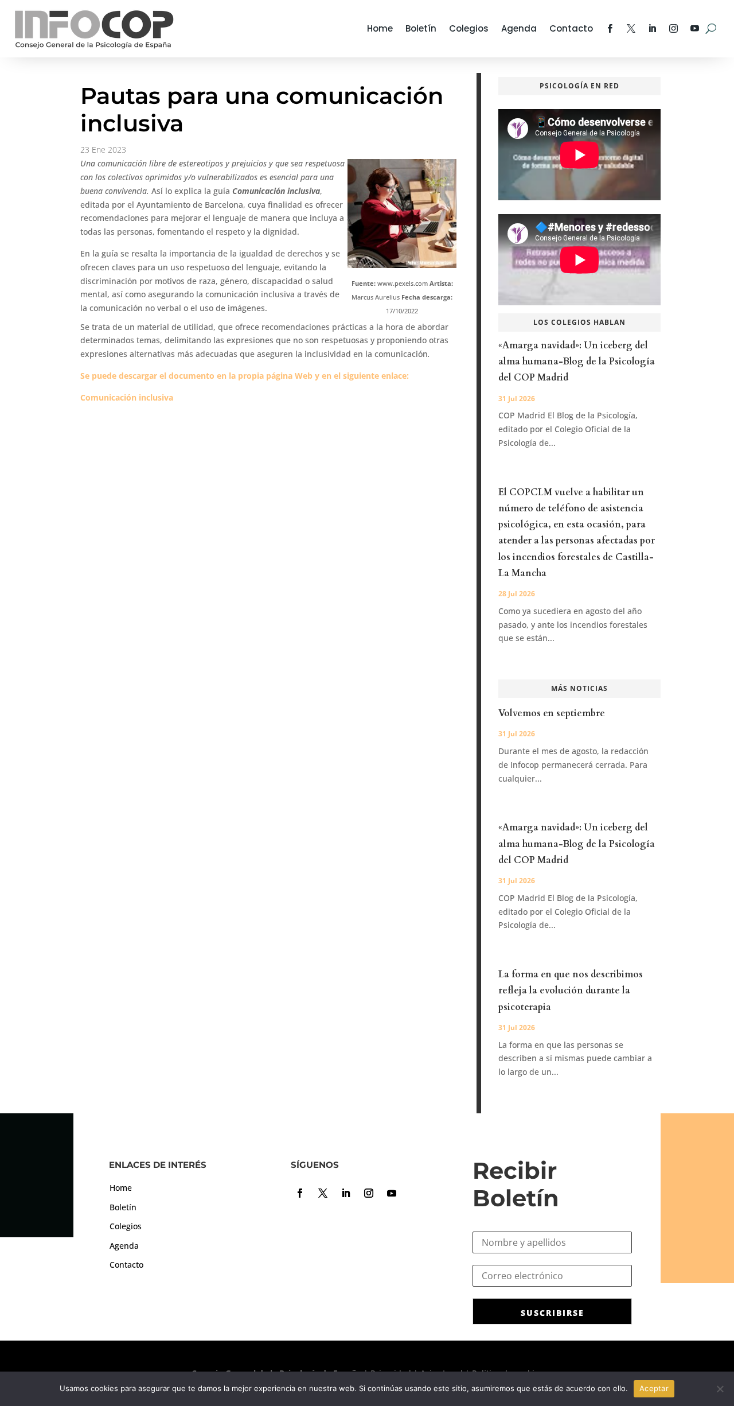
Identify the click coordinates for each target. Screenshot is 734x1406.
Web (304, 375)
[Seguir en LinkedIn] (346, 1193)
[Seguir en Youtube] (391, 1193)
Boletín (420, 28)
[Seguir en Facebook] (300, 1193)
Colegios (469, 28)
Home (380, 28)
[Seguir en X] (323, 1193)
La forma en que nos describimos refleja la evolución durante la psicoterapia (570, 990)
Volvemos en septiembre (551, 713)
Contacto (571, 28)
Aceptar (654, 1388)
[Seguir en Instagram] (369, 1193)
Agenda (519, 28)
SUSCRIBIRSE (552, 1312)
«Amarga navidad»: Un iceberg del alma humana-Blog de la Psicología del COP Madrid (576, 361)
